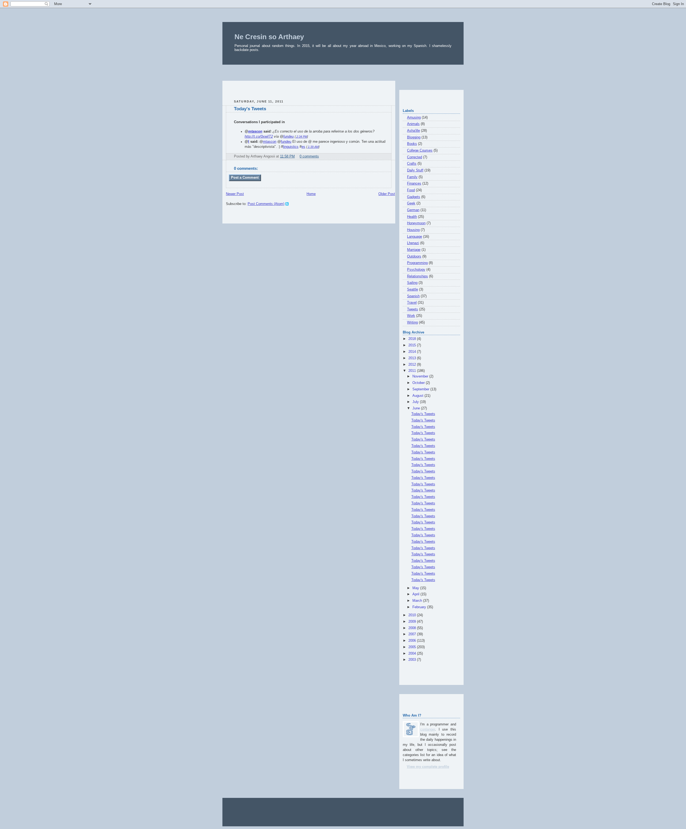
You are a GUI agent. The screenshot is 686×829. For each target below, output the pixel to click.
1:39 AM (313, 146)
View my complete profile (428, 767)
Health (412, 217)
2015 (412, 345)
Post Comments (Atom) (266, 204)
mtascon (255, 131)
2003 (412, 660)
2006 (412, 641)
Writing (412, 322)
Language (414, 237)
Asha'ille (413, 131)
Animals (413, 124)
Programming (417, 263)
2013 (412, 358)
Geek (411, 203)
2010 (412, 615)
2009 (412, 621)
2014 (412, 352)
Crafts (411, 164)
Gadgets (413, 197)
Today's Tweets (250, 108)
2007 (412, 634)
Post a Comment (245, 177)
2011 (412, 371)
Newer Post (235, 194)
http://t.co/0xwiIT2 (259, 136)
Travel (412, 303)
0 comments (309, 156)
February (419, 607)
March (417, 601)
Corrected (414, 157)
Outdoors (414, 256)
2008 (412, 628)
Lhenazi (413, 243)
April (416, 594)
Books (412, 144)
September (421, 389)
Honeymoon (416, 223)
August (418, 396)
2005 (412, 647)
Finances (414, 183)
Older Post (386, 194)
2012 (412, 364)
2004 (412, 653)
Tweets (412, 309)
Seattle (412, 289)
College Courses (420, 150)
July (416, 402)
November (420, 376)
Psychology (416, 270)
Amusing (414, 117)
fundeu (288, 136)
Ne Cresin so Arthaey (269, 37)
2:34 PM (301, 136)
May (416, 588)
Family (412, 177)
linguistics (291, 147)
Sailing (412, 283)
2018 (412, 339)
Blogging (413, 137)
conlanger (427, 729)
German (413, 210)
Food (411, 190)
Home (311, 194)
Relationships (417, 276)
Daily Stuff (415, 170)
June (416, 408)
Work (411, 316)
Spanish (413, 296)
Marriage (413, 250)
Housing (413, 230)
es (303, 147)
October (419, 383)
